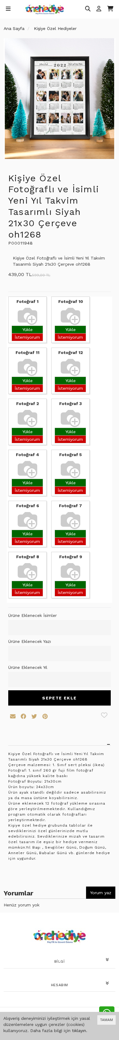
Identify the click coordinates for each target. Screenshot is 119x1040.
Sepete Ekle (59, 697)
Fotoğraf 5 (70, 454)
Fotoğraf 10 (70, 301)
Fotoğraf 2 (27, 403)
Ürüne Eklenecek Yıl (27, 667)
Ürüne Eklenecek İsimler (32, 615)
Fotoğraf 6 (27, 505)
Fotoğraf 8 (27, 556)
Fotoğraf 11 (27, 352)
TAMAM (106, 1020)
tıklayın (79, 1030)
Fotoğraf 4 (27, 454)
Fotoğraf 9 (70, 556)
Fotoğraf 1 (27, 301)
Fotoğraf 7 (70, 505)
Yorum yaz (100, 892)
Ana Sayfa (14, 28)
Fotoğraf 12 (70, 352)
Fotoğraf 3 (70, 403)
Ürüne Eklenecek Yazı (29, 641)
